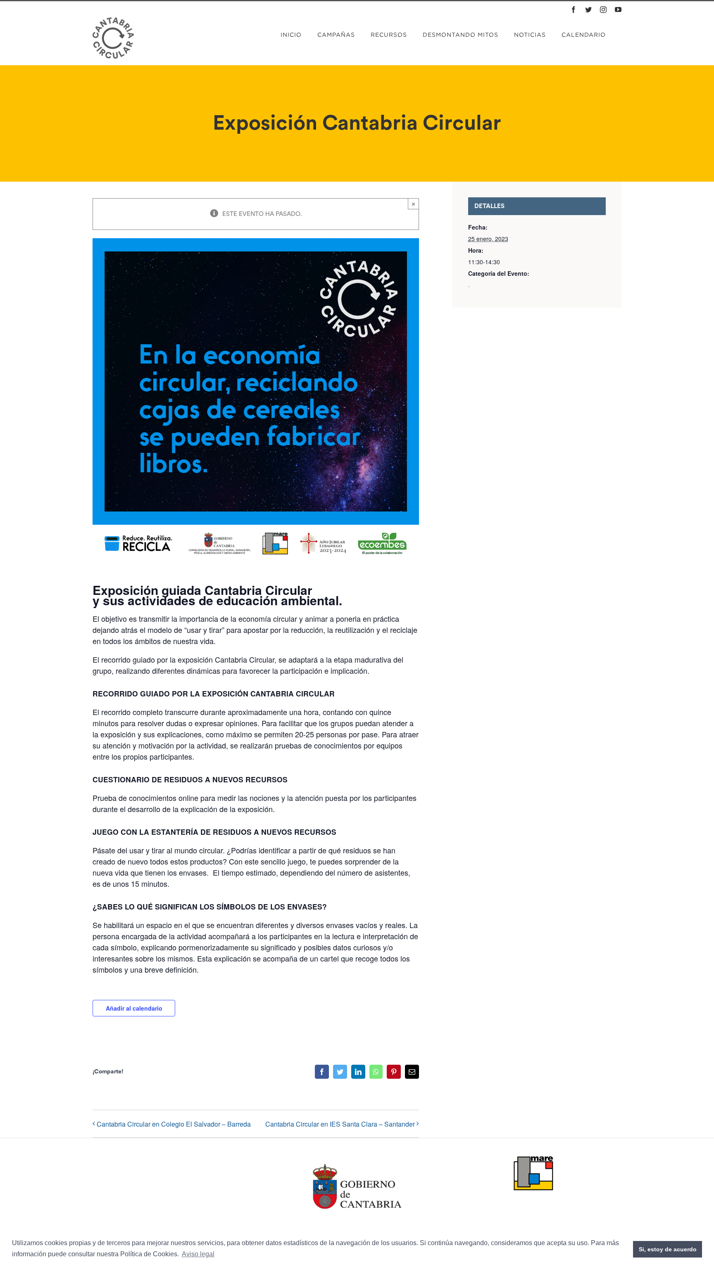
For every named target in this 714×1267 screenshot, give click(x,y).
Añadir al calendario (134, 1008)
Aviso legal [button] (198, 1254)
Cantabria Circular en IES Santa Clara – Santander (340, 1124)
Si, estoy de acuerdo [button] (668, 1249)
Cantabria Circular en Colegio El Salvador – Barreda (174, 1124)
